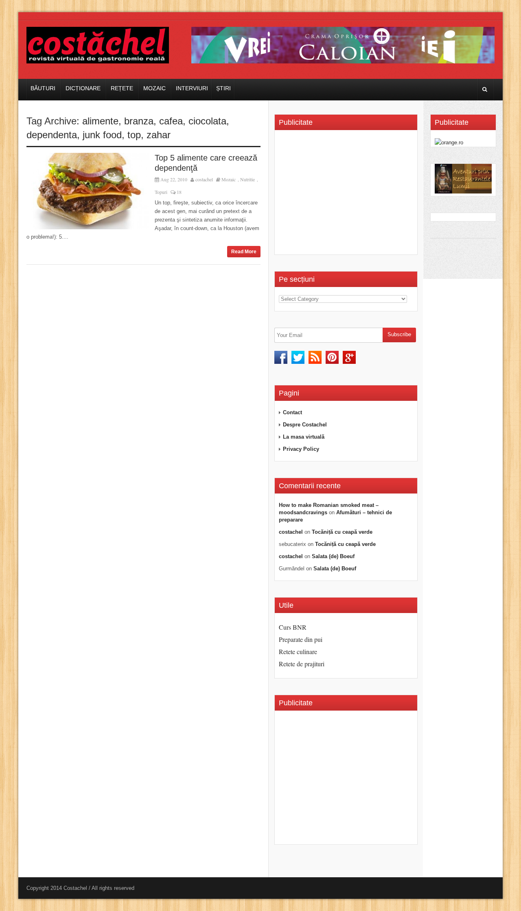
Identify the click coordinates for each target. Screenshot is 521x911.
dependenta (51, 134)
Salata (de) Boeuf (333, 556)
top (134, 134)
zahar (159, 134)
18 (178, 192)
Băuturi (43, 88)
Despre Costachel (305, 425)
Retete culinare (298, 651)
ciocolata (207, 120)
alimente (100, 120)
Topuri (161, 192)
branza (138, 120)
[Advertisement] (347, 195)
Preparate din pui (300, 639)
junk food (102, 134)
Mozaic (154, 88)
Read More (243, 251)
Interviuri (192, 88)
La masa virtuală (303, 437)
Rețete (122, 88)
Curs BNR (292, 627)
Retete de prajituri (301, 663)
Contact (292, 412)
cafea (171, 120)
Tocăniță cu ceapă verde (342, 532)
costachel (204, 179)
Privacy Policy (301, 449)
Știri (223, 88)
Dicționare (83, 88)
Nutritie (247, 179)
